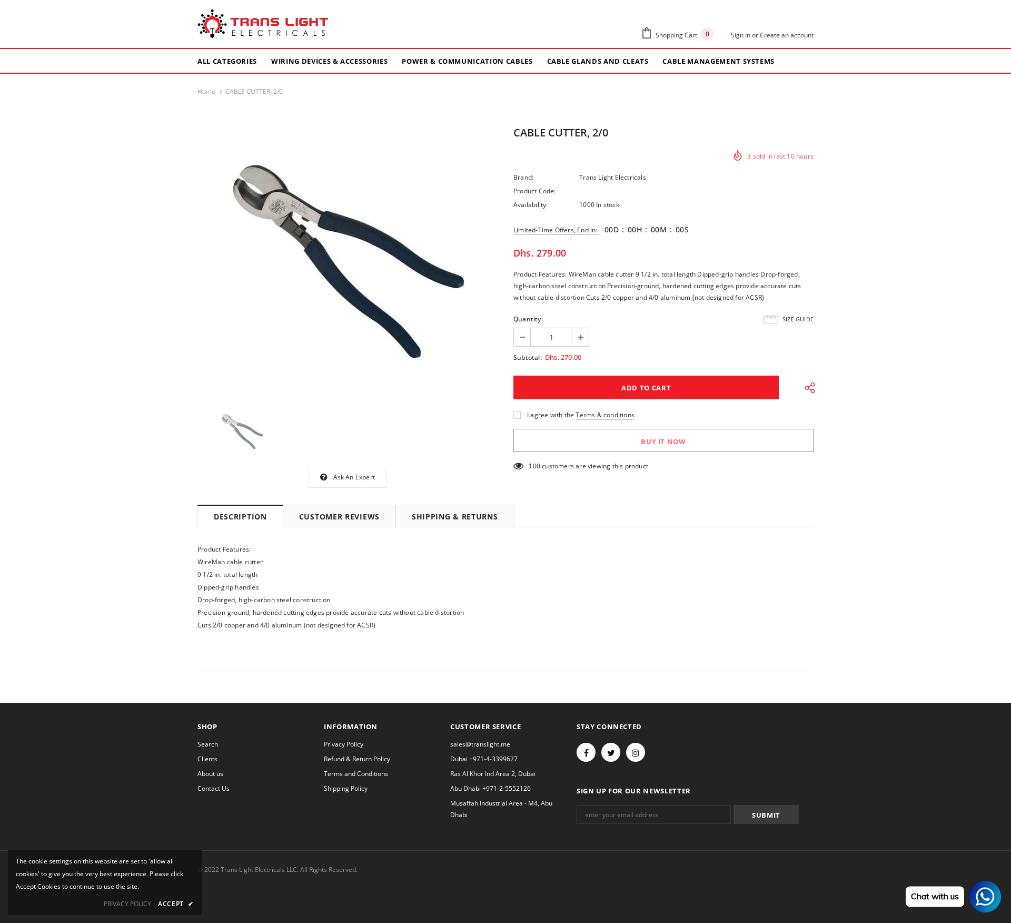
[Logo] (263, 24)
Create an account (787, 35)
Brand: (523, 177)
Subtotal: (527, 357)
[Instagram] (635, 752)
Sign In (741, 35)
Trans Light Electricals (612, 177)
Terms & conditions (605, 414)
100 (534, 466)
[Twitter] (610, 752)
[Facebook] (586, 752)
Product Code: (534, 190)
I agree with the (550, 414)
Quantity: (528, 319)
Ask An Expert (354, 477)
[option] (347, 260)
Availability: (530, 204)
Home (206, 91)
